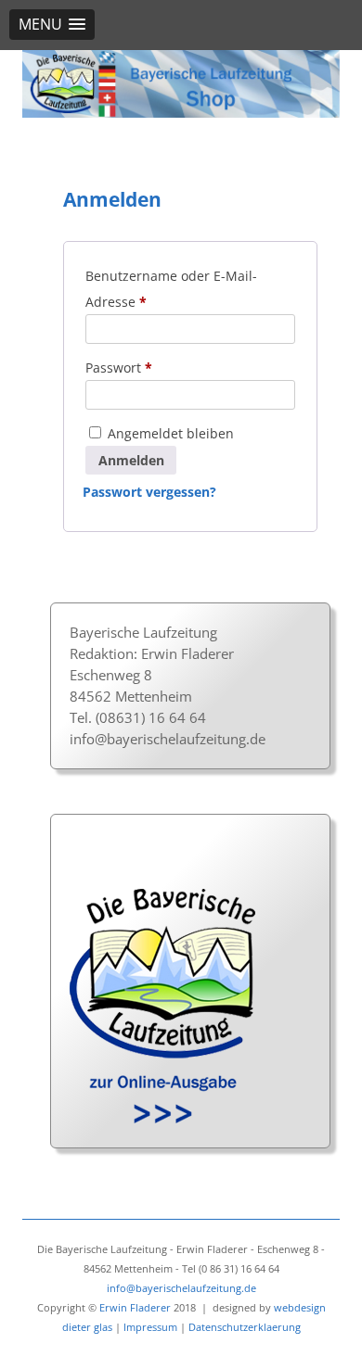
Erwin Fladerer (135, 1307)
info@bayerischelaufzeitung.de (167, 739)
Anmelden (131, 460)
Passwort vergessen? (149, 492)
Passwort (131, 369)
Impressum (150, 1327)
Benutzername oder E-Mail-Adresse (171, 290)
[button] (52, 24)
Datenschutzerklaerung (244, 1327)
